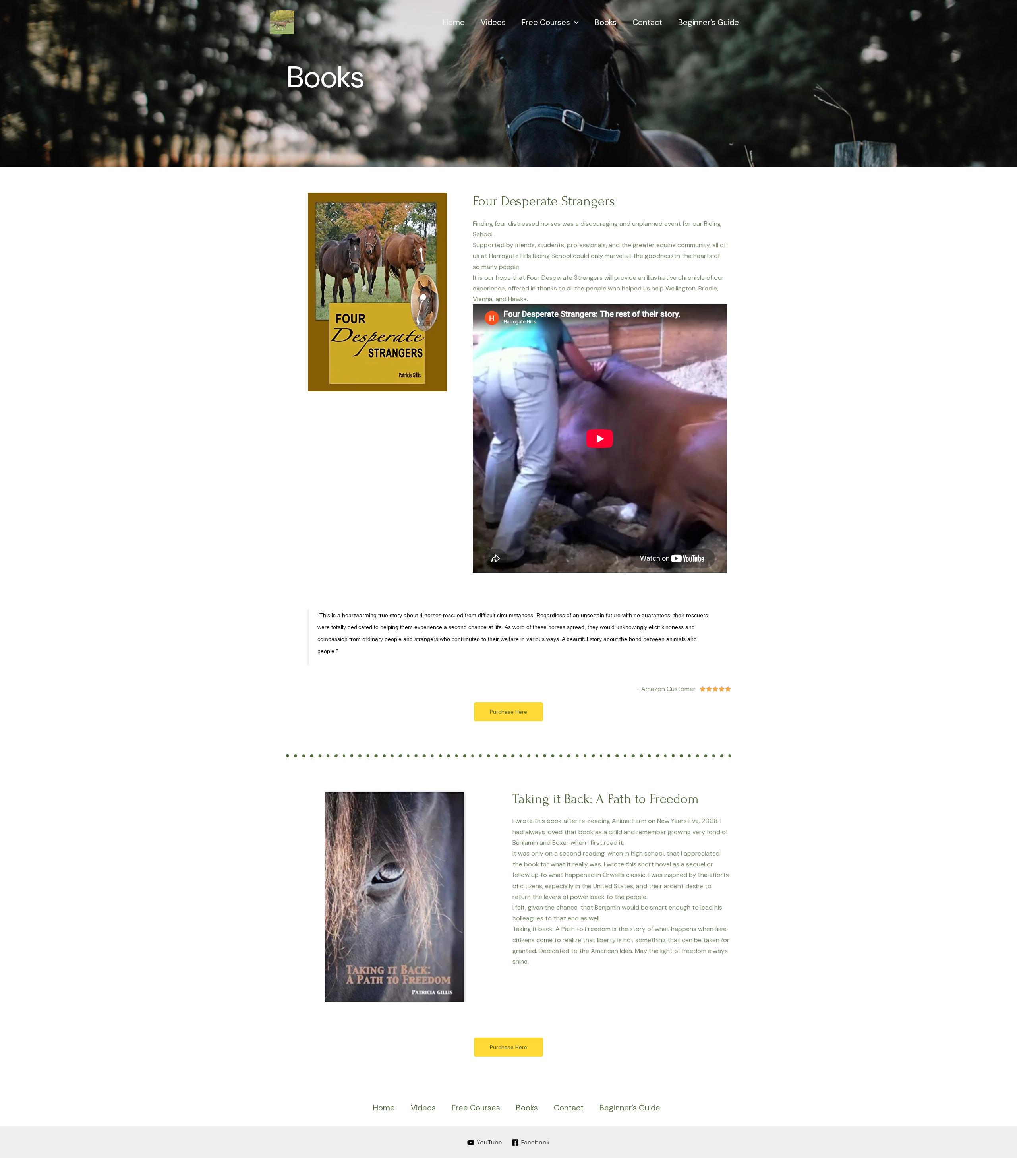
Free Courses (546, 22)
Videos (493, 22)
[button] (508, 711)
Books (606, 22)
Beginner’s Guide (708, 22)
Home (454, 22)
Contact (647, 22)
